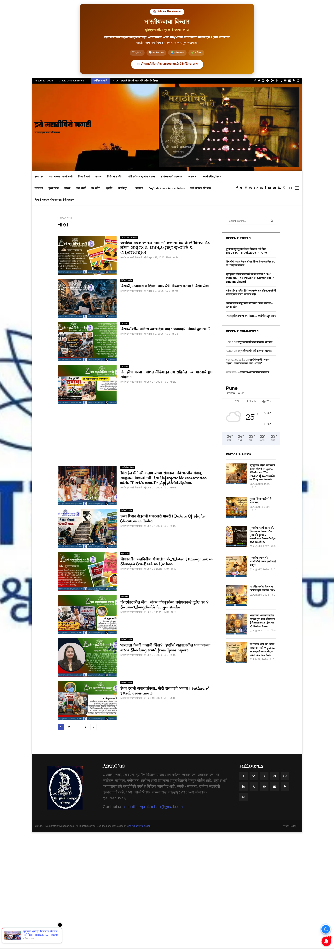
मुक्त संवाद (54, 188)
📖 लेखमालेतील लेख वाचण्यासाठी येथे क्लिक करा (167, 64)
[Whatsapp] (285, 188)
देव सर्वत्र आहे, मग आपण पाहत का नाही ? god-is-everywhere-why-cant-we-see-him (263, 649)
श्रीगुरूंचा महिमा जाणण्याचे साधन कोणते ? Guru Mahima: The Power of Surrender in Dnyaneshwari (250, 278)
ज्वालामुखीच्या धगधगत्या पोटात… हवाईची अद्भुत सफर (251, 315)
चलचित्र (122, 188)
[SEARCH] (272, 221)
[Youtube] (270, 188)
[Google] (257, 188)
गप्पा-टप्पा (192, 176)
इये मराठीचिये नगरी (63, 125)
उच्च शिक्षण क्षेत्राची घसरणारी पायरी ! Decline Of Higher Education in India (163, 518)
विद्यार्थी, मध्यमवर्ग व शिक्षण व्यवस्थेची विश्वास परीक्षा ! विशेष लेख (164, 286)
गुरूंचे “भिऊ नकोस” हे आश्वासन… (260, 500)
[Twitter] (242, 188)
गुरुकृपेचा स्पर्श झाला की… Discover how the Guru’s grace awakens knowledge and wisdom (262, 535)
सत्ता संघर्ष (81, 188)
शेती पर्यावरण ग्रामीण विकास (141, 176)
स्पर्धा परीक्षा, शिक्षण (212, 176)
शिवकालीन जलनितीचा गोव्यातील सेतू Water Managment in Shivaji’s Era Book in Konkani (166, 561)
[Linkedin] (262, 188)
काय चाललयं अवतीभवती (60, 176)
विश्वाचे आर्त (84, 176)
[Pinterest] (251, 188)
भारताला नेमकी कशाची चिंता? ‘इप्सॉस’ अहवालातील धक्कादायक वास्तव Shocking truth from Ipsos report (165, 647)
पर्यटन (98, 176)
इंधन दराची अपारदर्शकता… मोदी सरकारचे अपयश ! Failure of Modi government (164, 690)
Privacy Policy (289, 826)
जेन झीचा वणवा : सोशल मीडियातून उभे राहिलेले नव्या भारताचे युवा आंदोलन (166, 374)
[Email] (275, 188)
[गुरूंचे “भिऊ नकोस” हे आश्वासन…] (236, 507)
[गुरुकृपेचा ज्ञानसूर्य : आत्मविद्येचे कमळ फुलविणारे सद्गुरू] (236, 566)
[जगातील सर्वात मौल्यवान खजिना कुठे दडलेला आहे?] (236, 595)
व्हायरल (139, 188)
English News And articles (166, 188)
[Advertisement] (136, 435)
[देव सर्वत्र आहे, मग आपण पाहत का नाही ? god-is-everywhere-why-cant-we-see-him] (236, 652)
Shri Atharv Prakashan (139, 826)
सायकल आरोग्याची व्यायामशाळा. (255, 372)
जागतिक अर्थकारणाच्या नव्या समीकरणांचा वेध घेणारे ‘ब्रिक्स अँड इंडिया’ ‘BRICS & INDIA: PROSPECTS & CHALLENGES (165, 248)
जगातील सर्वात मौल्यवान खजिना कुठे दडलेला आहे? (263, 588)
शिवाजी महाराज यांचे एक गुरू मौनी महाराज (54, 199)
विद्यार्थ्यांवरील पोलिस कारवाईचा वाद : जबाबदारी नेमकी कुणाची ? (165, 329)
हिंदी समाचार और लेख (200, 188)
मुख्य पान (39, 176)
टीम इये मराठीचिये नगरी (132, 257)
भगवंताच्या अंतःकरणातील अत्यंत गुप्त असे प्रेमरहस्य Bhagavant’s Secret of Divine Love (262, 620)
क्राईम (109, 188)
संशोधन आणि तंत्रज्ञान (171, 176)
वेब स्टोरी (95, 188)
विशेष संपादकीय (114, 176)
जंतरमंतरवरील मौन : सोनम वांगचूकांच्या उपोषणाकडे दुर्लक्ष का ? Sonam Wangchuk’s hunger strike (164, 604)
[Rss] (280, 188)
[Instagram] (247, 188)
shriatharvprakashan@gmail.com (153, 807)
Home (61, 218)
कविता (67, 188)
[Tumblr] (266, 188)
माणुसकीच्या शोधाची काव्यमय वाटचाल (255, 342)
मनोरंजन (39, 188)
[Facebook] (238, 188)
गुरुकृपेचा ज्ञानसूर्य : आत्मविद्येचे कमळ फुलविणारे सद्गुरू (263, 561)
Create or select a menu (71, 80)
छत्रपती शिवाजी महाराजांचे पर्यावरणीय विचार (139, 80)
